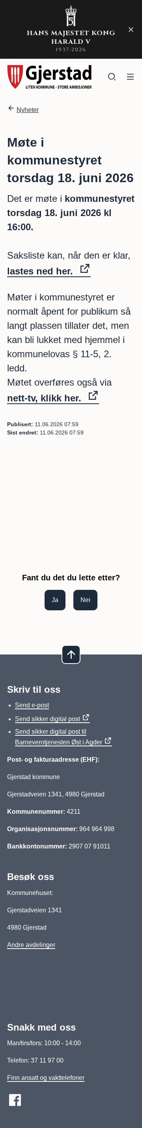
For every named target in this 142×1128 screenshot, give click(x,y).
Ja (55, 600)
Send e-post (32, 705)
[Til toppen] (71, 654)
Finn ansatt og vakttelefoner (45, 1077)
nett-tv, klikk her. (45, 398)
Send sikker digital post (47, 719)
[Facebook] (15, 1100)
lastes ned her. (41, 271)
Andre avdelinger (31, 945)
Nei (85, 600)
